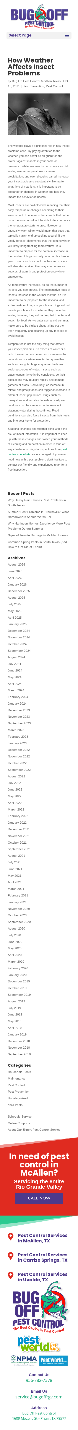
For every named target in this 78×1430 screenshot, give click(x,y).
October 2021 (17, 842)
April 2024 (15, 683)
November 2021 (19, 836)
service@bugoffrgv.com (39, 1397)
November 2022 (19, 756)
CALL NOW (39, 1198)
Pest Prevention (33, 86)
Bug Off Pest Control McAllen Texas (36, 81)
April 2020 (15, 955)
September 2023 (19, 723)
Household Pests (19, 1072)
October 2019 (17, 988)
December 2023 (19, 710)
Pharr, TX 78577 (53, 1418)
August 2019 (16, 1001)
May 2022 (14, 796)
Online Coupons (19, 1123)
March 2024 (16, 690)
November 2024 (19, 637)
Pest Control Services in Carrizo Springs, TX (43, 1257)
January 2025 (17, 624)
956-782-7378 (39, 1380)
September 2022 (19, 769)
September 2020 (19, 922)
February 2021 (18, 895)
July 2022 (14, 783)
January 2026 (17, 584)
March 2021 (16, 888)
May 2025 (14, 611)
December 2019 (19, 981)
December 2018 (19, 1041)
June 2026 (15, 571)
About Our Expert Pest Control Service (34, 1129)
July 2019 (14, 1008)
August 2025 (16, 597)
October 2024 (17, 644)
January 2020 (17, 975)
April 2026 (15, 578)
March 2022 (16, 809)
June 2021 (15, 869)
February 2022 (18, 816)
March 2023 (16, 730)
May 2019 (14, 1021)
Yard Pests (15, 1105)
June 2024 (15, 670)
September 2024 (19, 650)
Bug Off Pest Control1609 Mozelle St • (34, 1416)
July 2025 (14, 604)
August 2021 (16, 855)
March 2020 (16, 961)
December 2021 (19, 829)
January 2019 (17, 1034)
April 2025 (15, 617)
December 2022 (19, 749)
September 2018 (19, 1054)
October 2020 (17, 915)
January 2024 (17, 703)
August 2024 (16, 657)
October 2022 (17, 763)
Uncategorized (18, 1098)
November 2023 (19, 716)
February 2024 (18, 697)
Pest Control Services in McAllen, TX (43, 1238)
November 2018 (19, 1047)
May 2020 (14, 948)
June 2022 (15, 789)
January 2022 (17, 822)
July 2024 (14, 663)
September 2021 (19, 849)
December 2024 (19, 630)
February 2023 (18, 736)
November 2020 (19, 908)
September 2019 (19, 994)
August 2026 (16, 564)
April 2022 (15, 802)
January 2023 (17, 743)
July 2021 (14, 862)
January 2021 (17, 902)
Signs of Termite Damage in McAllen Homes (38, 535)
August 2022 (16, 776)
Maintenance (17, 1078)
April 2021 (15, 882)
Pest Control (54, 86)
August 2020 (16, 928)
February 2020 (18, 968)
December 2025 (19, 591)
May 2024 (14, 677)
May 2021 (14, 875)
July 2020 (14, 935)
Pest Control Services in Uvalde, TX (43, 1277)
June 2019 (15, 1014)
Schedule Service (20, 1116)
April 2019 (15, 1027)
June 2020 (15, 942)
